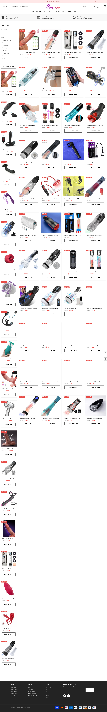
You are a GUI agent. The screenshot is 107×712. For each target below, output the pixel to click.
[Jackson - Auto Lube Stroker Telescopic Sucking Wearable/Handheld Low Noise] (51, 76)
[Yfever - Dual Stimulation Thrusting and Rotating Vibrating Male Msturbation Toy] (95, 296)
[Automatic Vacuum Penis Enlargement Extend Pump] (73, 223)
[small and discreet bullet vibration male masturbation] (29, 223)
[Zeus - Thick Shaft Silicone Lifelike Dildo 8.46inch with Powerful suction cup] (9, 438)
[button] (8, 35)
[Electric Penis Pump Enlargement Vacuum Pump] (95, 259)
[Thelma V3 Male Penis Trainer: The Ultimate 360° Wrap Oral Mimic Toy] (29, 296)
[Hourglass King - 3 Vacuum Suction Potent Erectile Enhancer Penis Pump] (51, 405)
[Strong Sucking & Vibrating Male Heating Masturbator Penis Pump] (51, 296)
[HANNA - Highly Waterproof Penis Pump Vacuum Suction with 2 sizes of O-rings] (51, 113)
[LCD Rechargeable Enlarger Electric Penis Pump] (9, 558)
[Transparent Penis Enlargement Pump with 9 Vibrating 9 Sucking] (51, 39)
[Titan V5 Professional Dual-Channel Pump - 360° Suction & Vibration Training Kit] (29, 259)
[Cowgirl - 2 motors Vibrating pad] (9, 588)
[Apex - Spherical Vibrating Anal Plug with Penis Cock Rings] (9, 319)
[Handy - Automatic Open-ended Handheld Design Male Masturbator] (9, 289)
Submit (89, 690)
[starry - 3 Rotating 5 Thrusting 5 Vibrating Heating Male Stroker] (29, 149)
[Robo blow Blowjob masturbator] (73, 296)
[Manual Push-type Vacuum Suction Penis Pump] (95, 149)
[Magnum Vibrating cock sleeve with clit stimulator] (9, 139)
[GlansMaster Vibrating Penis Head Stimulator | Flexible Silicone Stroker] (73, 186)
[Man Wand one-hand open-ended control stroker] (73, 149)
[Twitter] (68, 695)
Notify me (51, 167)
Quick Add (8, 95)
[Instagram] (64, 695)
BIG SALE (58, 1)
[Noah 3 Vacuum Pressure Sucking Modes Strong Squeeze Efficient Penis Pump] (29, 186)
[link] (18, 17)
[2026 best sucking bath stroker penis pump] (95, 223)
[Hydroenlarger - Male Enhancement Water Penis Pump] (73, 113)
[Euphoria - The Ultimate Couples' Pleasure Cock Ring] (9, 109)
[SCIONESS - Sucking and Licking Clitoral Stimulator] (9, 349)
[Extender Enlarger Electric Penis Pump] (95, 369)
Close (95, 1)
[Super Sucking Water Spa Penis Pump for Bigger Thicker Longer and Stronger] (29, 369)
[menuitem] (8, 29)
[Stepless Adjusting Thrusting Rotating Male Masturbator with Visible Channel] (51, 369)
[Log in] (98, 7)
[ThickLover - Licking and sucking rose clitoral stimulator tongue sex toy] (9, 259)
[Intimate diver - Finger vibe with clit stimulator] (9, 169)
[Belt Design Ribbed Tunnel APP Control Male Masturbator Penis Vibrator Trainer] (29, 332)
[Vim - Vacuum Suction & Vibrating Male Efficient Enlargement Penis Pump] (51, 149)
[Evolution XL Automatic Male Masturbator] (51, 223)
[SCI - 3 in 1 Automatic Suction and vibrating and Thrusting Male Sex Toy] (73, 259)
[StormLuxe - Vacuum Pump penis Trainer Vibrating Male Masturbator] (73, 405)
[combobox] (87, 7)
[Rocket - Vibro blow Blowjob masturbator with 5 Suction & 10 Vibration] (29, 113)
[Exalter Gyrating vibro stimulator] (9, 199)
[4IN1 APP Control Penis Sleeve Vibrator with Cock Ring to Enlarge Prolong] (9, 79)
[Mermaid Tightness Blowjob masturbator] (95, 405)
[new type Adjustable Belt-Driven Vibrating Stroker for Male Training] (95, 76)
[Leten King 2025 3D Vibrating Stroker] (73, 76)
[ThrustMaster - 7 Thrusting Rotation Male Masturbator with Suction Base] (9, 229)
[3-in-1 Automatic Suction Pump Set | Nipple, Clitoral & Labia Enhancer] (51, 186)
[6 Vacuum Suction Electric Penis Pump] (29, 405)
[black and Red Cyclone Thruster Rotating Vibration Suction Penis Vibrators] (73, 369)
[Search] (89, 7)
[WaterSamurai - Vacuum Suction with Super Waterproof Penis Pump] (9, 648)
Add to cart (8, 184)
